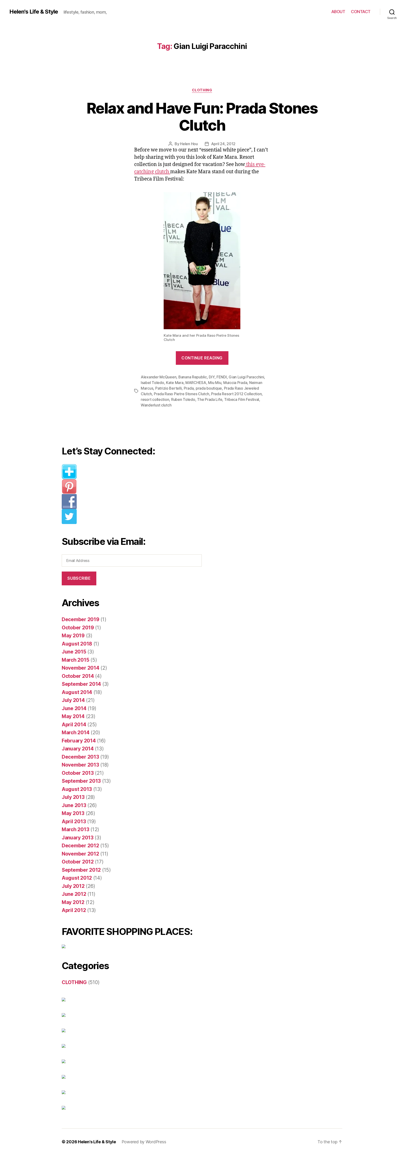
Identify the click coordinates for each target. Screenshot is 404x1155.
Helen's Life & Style (33, 12)
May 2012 (73, 902)
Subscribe (78, 578)
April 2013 (74, 821)
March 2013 (75, 829)
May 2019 (73, 635)
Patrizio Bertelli (168, 388)
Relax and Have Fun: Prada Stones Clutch (202, 116)
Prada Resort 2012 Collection (236, 393)
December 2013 (80, 757)
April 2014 (74, 724)
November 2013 (80, 765)
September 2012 (81, 870)
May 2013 (73, 813)
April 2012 (74, 910)
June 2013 (74, 805)
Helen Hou (189, 143)
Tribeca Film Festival (241, 399)
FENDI (221, 377)
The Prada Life (209, 399)
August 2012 (77, 878)
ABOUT (338, 11)
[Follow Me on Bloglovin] (135, 471)
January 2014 (78, 749)
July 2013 (73, 797)
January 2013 (78, 838)
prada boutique (209, 388)
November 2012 (80, 854)
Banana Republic (192, 377)
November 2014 (80, 668)
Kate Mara (175, 382)
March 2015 (75, 660)
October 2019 (78, 628)
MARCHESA (195, 382)
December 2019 (80, 619)
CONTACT (361, 11)
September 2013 (81, 781)
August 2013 (77, 789)
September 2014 (81, 684)
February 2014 (79, 741)
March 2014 (75, 732)
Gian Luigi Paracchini (246, 377)
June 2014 (74, 708)
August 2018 (77, 644)
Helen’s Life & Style (97, 1141)
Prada (189, 388)
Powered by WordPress (144, 1141)
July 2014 (73, 700)
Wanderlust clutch (156, 405)
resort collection (155, 399)
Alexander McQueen (158, 377)
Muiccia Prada (235, 382)
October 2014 (78, 676)
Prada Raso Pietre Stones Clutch (181, 393)
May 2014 (73, 716)
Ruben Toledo (183, 399)
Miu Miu (214, 382)
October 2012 (78, 862)
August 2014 (77, 692)
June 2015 (74, 652)
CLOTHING (202, 90)
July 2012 (73, 886)
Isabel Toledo (152, 382)
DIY (211, 377)
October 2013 (78, 773)
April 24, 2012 (223, 143)
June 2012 (74, 894)
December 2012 (80, 846)
